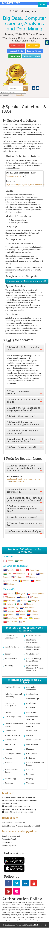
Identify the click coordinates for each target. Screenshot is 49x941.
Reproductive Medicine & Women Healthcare (34, 668)
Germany (11, 600)
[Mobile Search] (25, 88)
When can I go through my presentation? (22, 431)
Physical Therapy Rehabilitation (33, 659)
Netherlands (28, 607)
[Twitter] (16, 883)
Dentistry (9, 712)
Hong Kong (34, 570)
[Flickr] (16, 891)
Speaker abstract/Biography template (25, 281)
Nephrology (10, 744)
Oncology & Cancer (13, 753)
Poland (22, 611)
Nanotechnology (33, 740)
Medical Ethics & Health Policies (33, 648)
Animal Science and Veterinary (13, 695)
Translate (20, 95)
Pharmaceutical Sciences (11, 770)
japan (32, 573)
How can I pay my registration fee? (24, 524)
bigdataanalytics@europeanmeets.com (25, 184)
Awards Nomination (32, 56)
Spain (24, 618)
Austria (10, 593)
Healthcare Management (32, 641)
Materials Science (12, 735)
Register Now (32, 45)
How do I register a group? (22, 517)
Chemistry (30, 707)
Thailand (10, 584)
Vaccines (30, 783)
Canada (10, 560)
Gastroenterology (33, 635)
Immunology (31, 731)
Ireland (10, 604)
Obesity (8, 654)
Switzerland (12, 621)
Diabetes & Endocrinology (11, 636)
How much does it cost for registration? (22, 490)
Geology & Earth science (33, 725)
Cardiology (31, 703)
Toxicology (9, 783)
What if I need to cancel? (21, 447)
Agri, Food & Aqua (12, 687)
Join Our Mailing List (11, 836)
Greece (23, 600)
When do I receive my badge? (24, 531)
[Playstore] (34, 88)
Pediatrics (30, 758)
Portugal (33, 611)
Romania (26, 580)
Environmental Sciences (32, 718)
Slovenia (34, 614)
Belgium (21, 593)
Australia (10, 570)
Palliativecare (11, 658)
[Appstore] (37, 88)
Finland (23, 597)
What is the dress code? (21, 416)
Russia (22, 614)
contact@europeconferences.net (19, 812)
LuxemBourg (12, 607)
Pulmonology (10, 778)
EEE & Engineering (13, 717)
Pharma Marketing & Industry (35, 763)
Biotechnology (32, 698)
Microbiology (10, 740)
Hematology (10, 731)
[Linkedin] (25, 883)
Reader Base (15, 56)
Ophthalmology (32, 654)
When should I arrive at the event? (23, 348)
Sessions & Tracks (15, 51)
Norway (10, 611)
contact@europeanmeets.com (17, 806)
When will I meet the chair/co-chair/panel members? (24, 423)
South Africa (12, 618)
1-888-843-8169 (17, 481)
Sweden (35, 618)
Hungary (35, 600)
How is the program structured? (18, 392)
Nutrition (30, 749)
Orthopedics (31, 753)
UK (23, 621)
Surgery (29, 778)
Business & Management (10, 704)
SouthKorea (12, 580)
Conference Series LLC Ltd (16, 925)
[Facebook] (8, 883)
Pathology (9, 758)
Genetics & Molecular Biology (14, 725)
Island (30, 604)
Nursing (8, 749)
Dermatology (32, 712)
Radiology (9, 665)
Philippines (19, 577)
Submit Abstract (17, 45)
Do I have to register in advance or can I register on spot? (22, 508)
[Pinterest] (8, 891)
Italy (20, 604)
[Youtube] (33, 883)
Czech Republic (37, 593)
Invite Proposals (9, 845)
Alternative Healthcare (31, 688)
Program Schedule (34, 51)
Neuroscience (32, 744)
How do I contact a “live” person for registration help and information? (24, 468)
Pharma (8, 762)
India (9, 573)
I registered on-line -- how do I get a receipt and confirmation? (24, 499)
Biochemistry (32, 694)
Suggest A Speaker (10, 839)
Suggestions (7, 842)
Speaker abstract (14, 176)
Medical (29, 735)
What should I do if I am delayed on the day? (21, 440)
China (22, 570)
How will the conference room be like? (24, 400)
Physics (29, 769)
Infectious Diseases (13, 647)
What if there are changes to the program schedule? (23, 409)
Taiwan (38, 580)
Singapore (34, 577)
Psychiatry (31, 774)
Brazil (20, 560)
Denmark (11, 597)
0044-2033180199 (17, 823)
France (35, 597)
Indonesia (20, 573)
